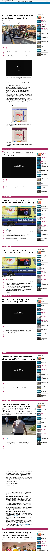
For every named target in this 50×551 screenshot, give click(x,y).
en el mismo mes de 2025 (14, 515)
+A (30, 231)
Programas (31, 1)
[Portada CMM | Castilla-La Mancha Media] (4, 1)
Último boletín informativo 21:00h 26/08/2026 (44, 37)
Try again (19, 70)
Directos (22, 1)
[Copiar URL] (19, 68)
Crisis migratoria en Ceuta (12, 0)
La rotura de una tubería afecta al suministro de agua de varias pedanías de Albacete (44, 55)
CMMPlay (19, 1)
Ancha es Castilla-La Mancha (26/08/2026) (44, 26)
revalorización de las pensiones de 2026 (22, 524)
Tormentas (8, 0)
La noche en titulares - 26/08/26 (44, 46)
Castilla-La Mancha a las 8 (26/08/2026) (44, 33)
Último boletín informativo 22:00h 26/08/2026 (44, 29)
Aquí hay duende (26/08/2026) (43, 17)
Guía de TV (27, 1)
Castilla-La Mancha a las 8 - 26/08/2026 (44, 42)
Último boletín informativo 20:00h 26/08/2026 (44, 50)
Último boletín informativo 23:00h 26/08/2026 (44, 21)
